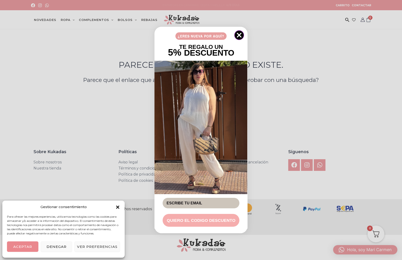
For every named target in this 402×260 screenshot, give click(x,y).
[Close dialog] (239, 35)
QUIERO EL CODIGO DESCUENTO (201, 220)
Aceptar (22, 246)
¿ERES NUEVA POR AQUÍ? (201, 36)
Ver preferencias (97, 246)
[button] (117, 207)
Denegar (57, 246)
